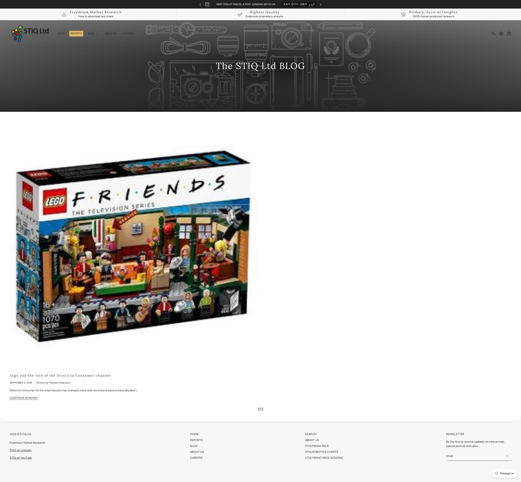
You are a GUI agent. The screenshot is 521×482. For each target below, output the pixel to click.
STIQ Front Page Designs (324, 458)
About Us (197, 452)
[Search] (493, 33)
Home (194, 434)
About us (312, 440)
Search (310, 434)
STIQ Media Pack (317, 446)
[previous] (200, 4)
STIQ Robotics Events (321, 452)
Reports (196, 440)
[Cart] (509, 33)
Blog (194, 446)
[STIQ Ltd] (30, 33)
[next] (321, 4)
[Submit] (507, 456)
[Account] (501, 33)
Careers (196, 458)
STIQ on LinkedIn (21, 450)
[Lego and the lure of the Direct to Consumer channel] (133, 246)
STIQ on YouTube (21, 458)
